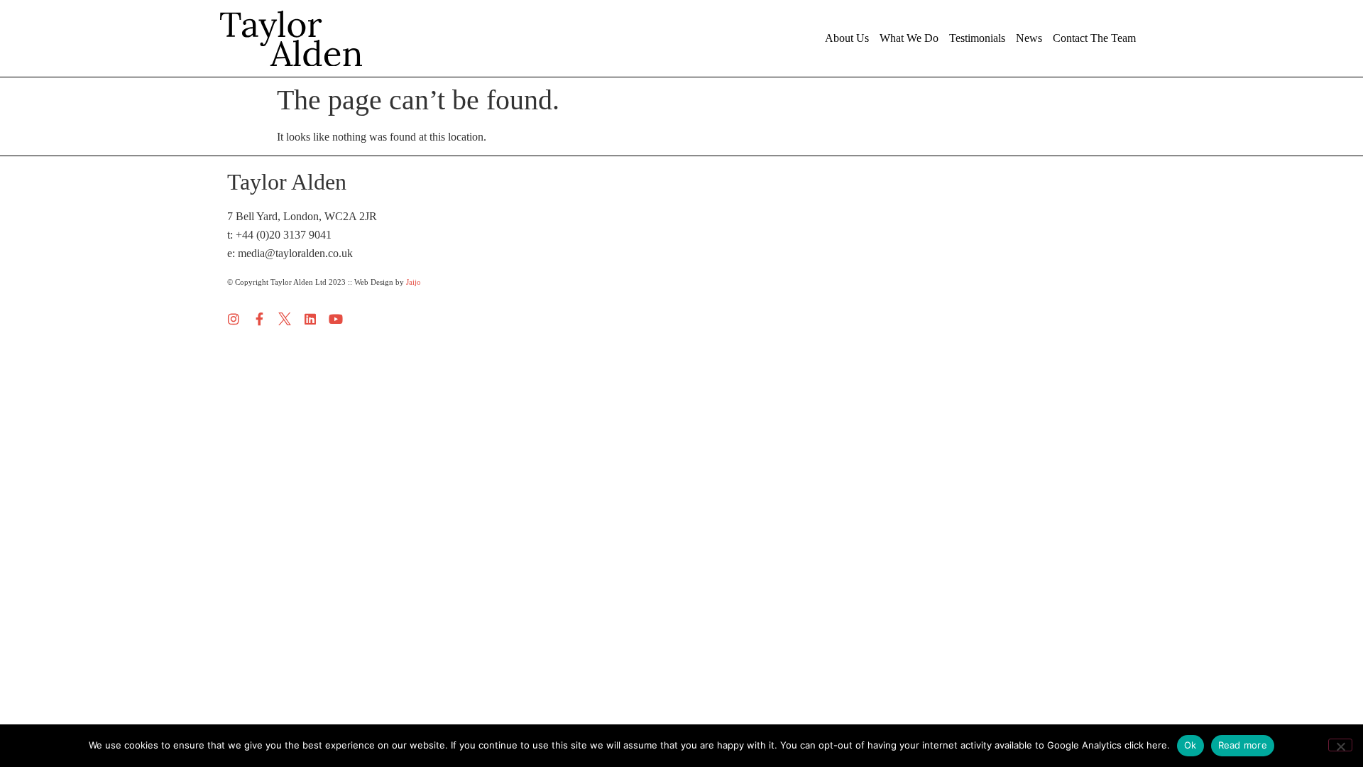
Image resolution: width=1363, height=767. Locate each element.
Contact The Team (1094, 38)
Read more (1242, 745)
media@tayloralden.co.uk (295, 253)
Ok (1190, 745)
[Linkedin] (310, 318)
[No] (1340, 745)
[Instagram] (233, 318)
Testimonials (977, 38)
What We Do (909, 38)
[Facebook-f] (259, 318)
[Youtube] (335, 318)
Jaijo (413, 282)
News (1029, 38)
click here (1145, 745)
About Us (847, 38)
